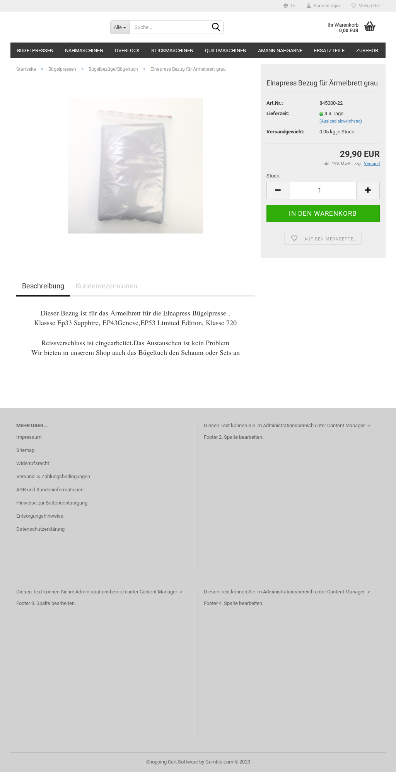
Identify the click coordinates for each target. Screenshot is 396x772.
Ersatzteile (329, 50)
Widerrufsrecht (32, 463)
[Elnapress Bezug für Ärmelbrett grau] (135, 165)
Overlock (127, 50)
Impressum (28, 437)
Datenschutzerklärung (40, 529)
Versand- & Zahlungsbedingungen (53, 476)
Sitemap (25, 450)
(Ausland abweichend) (340, 121)
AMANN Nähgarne (280, 50)
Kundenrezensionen (106, 286)
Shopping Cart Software (172, 762)
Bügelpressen (35, 50)
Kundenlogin (325, 6)
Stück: (273, 176)
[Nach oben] (374, 760)
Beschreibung (43, 286)
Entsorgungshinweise (39, 516)
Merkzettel (368, 6)
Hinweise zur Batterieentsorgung (51, 503)
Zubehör (367, 50)
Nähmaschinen (84, 50)
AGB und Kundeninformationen (50, 490)
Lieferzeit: (277, 113)
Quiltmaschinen (225, 50)
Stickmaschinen (172, 50)
